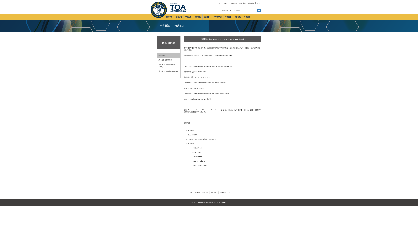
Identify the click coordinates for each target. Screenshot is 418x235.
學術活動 (188, 17)
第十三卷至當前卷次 (165, 60)
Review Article (197, 157)
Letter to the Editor (198, 161)
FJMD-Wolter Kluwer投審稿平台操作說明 (202, 139)
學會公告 (179, 17)
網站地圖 (234, 3)
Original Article (197, 148)
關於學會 (169, 17)
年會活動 (238, 17)
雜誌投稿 (161, 55)
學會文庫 (228, 17)
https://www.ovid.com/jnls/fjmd (194, 88)
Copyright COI (193, 135)
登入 (258, 3)
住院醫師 (207, 17)
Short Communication (199, 165)
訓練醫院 (198, 17)
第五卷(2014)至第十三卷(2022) (166, 66)
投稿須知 (191, 130)
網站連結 (242, 3)
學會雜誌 (247, 17)
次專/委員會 (218, 17)
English (225, 3)
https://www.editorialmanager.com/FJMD (198, 99)
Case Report (196, 152)
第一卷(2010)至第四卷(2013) (168, 71)
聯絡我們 (251, 3)
